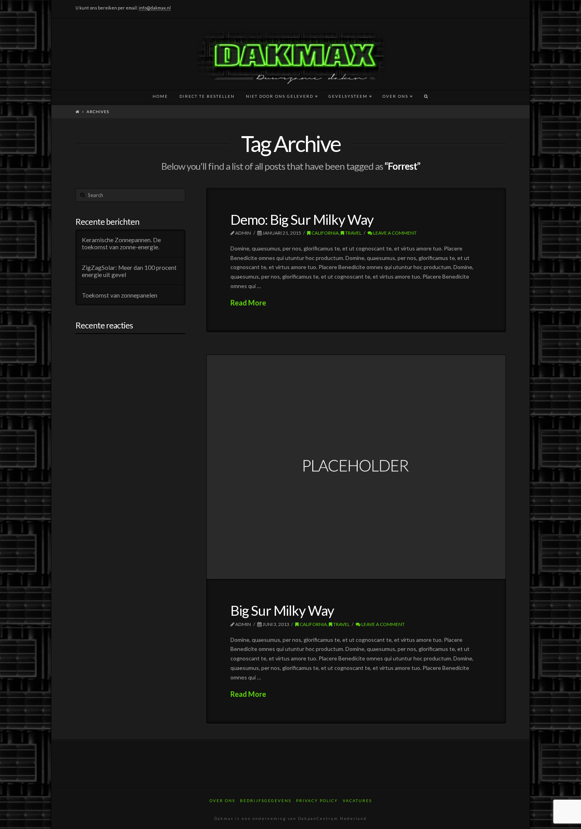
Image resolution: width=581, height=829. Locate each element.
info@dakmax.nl (155, 7)
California (325, 233)
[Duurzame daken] (290, 54)
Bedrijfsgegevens (265, 800)
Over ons (222, 800)
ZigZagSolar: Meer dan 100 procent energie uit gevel (129, 271)
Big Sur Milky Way (282, 610)
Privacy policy (317, 800)
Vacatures (357, 800)
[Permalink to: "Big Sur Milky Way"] (356, 467)
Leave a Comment (394, 233)
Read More (248, 302)
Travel (353, 233)
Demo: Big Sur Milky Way (302, 219)
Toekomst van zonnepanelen (119, 295)
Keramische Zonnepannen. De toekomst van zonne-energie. (121, 243)
